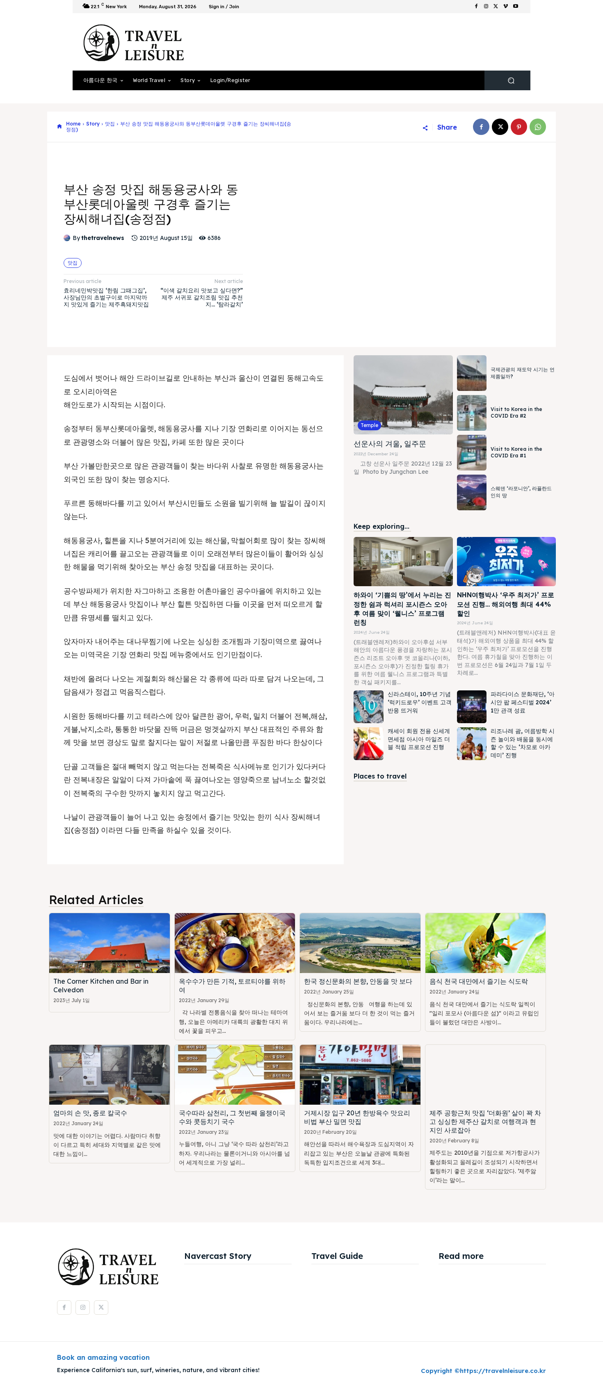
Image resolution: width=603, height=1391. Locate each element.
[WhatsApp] (538, 127)
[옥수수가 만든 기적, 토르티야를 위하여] (235, 943)
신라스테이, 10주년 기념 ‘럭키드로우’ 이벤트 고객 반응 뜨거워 (420, 702)
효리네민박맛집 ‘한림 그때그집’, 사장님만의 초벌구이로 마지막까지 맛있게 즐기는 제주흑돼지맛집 (106, 297)
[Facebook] (476, 6)
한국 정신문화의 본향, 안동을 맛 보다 (358, 981)
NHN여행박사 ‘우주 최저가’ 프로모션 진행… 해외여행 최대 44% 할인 (505, 604)
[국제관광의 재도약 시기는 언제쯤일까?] (472, 373)
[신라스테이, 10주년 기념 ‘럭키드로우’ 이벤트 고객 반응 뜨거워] (368, 706)
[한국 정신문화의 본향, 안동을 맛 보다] (360, 943)
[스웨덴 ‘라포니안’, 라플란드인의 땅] (472, 492)
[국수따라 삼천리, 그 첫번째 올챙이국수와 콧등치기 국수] (235, 1075)
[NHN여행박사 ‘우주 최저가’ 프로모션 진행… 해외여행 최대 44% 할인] (506, 562)
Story (93, 124)
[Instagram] (486, 6)
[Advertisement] (369, 41)
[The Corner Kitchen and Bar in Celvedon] (109, 943)
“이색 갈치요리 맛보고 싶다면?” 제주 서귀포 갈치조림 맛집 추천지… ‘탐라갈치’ (201, 297)
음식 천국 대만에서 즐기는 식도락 (478, 981)
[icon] (59, 126)
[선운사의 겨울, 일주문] (403, 394)
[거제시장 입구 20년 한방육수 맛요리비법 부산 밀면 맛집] (360, 1075)
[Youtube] (516, 6)
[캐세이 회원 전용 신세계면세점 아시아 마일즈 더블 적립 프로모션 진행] (368, 743)
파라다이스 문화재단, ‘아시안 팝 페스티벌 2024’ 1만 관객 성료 (523, 702)
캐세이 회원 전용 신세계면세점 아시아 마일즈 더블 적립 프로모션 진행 (419, 739)
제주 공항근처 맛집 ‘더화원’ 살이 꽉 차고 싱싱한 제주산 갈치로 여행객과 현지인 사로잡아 (485, 1121)
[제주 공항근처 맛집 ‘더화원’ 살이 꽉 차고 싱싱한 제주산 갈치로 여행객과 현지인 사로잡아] (485, 1075)
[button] (511, 80)
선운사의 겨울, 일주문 (390, 443)
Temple (369, 425)
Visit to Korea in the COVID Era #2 (516, 412)
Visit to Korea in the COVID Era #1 (516, 452)
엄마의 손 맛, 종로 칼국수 (90, 1113)
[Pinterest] (519, 127)
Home (73, 124)
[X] (496, 6)
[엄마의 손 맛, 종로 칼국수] (109, 1075)
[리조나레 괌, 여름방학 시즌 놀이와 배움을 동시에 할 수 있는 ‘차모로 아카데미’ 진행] (472, 743)
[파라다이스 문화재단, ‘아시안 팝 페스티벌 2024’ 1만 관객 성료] (472, 706)
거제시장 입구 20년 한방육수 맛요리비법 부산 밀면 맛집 (357, 1117)
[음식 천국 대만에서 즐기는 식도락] (485, 943)
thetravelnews (102, 238)
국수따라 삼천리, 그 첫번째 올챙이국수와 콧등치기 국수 (232, 1117)
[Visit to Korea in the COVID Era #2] (472, 413)
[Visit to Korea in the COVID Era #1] (472, 453)
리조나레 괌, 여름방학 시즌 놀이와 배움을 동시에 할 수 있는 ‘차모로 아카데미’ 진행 (523, 743)
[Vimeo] (506, 6)
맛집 (110, 124)
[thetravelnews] (68, 238)
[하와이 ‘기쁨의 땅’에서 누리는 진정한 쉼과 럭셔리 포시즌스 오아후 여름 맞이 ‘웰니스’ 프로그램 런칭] (403, 562)
